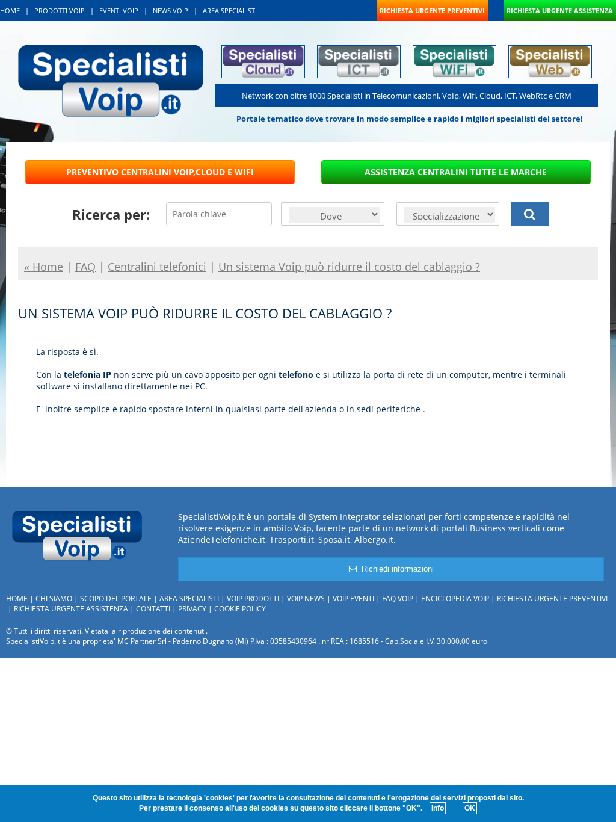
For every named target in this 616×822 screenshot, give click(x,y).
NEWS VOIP (170, 10)
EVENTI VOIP (118, 10)
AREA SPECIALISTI (230, 10)
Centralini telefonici (157, 266)
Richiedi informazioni (395, 568)
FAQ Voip (397, 598)
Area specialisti (189, 598)
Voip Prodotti (253, 598)
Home (17, 598)
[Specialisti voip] (110, 79)
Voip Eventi (353, 598)
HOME (10, 10)
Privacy (192, 609)
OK (469, 808)
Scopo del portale (116, 598)
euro (479, 641)
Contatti (153, 609)
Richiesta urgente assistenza (71, 609)
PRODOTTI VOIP (59, 10)
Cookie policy (240, 609)
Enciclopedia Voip (455, 598)
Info (437, 808)
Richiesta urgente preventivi (552, 598)
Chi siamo (53, 598)
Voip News (306, 598)
